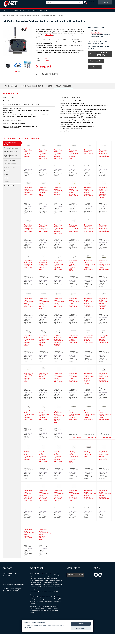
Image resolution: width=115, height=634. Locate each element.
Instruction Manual (96, 33)
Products (7, 10)
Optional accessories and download (36, 86)
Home (4, 15)
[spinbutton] (37, 74)
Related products (63, 86)
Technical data (11, 86)
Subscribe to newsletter (75, 574)
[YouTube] (96, 576)
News (27, 10)
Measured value (18, 10)
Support (34, 10)
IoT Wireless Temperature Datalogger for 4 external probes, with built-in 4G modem (39, 15)
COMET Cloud (43, 10)
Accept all (80, 623)
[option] (17, 41)
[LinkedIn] (100, 576)
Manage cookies (80, 628)
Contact (91, 2)
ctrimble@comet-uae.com (15, 584)
